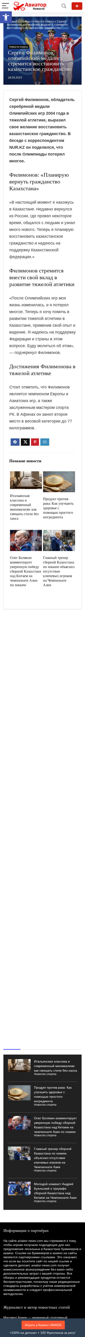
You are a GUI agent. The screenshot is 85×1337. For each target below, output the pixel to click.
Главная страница (18, 21)
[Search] (63, 6)
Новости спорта (43, 21)
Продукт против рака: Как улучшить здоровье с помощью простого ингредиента (58, 508)
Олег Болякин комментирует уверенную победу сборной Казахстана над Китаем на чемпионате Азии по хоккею (25, 571)
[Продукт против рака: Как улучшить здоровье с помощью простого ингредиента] (59, 474)
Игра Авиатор (77, 6)
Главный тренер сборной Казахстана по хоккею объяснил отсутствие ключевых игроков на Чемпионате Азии (59, 571)
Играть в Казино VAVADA (43, 1325)
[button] (6, 17)
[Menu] (5, 6)
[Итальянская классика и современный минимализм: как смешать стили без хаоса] (26, 474)
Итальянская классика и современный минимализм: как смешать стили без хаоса (55, 1066)
